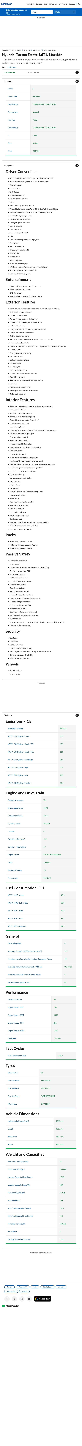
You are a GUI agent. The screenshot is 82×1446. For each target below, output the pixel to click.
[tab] (41, 81)
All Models (12, 67)
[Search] (79, 4)
